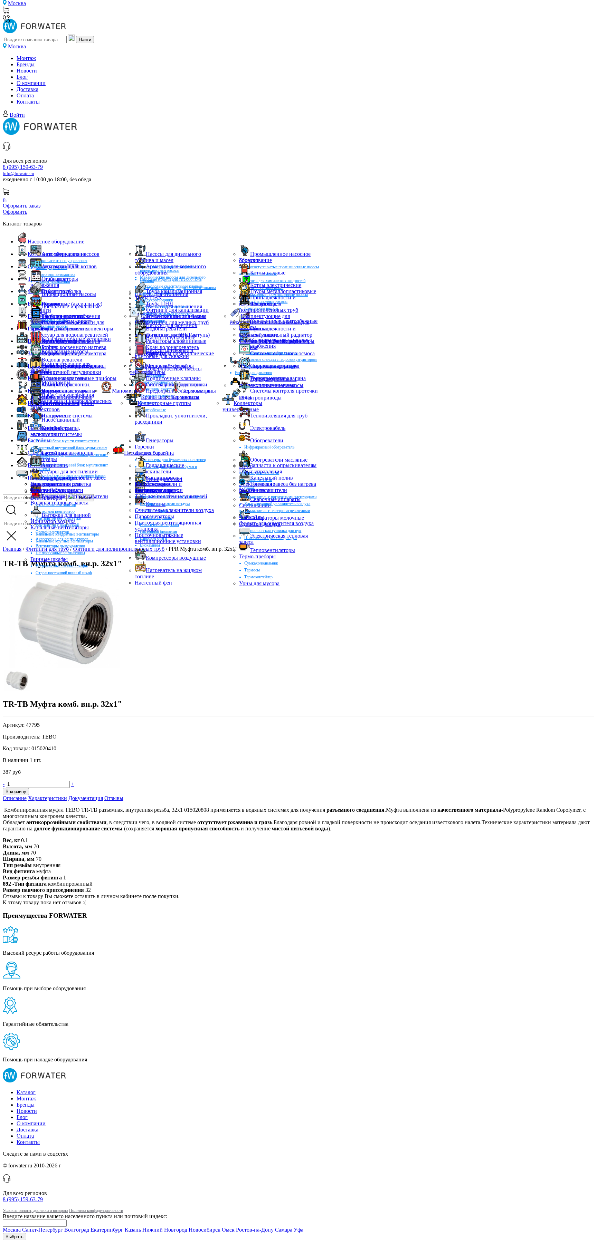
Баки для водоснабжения (70, 316)
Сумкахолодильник (261, 563)
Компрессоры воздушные (176, 558)
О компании (31, 83)
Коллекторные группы (164, 403)
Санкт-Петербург (42, 1230)
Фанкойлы (251, 517)
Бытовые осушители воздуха (165, 503)
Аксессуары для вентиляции (64, 471)
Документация (85, 798)
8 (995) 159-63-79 (23, 167)
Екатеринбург (107, 1230)
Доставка (27, 89)
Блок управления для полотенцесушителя (55, 487)
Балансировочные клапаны (73, 366)
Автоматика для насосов (70, 254)
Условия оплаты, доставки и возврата (35, 1210)
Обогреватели (266, 440)
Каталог (26, 1092)
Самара (283, 1230)
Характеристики (47, 798)
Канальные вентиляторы (59, 527)
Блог (22, 77)
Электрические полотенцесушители (263, 487)
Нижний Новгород (164, 1230)
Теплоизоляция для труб (278, 415)
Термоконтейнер (258, 577)
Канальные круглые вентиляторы (64, 541)
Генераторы (159, 440)
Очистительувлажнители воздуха (174, 510)
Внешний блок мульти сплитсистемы (67, 441)
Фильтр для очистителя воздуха (276, 523)
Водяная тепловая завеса (59, 502)
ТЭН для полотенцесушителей (171, 496)
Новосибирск (204, 1230)
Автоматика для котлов (69, 266)
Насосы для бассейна (149, 453)
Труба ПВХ (148, 297)
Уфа (298, 1230)
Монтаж (26, 58)
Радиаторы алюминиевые (176, 341)
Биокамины (150, 545)
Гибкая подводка (61, 291)
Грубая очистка (59, 353)
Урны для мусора (259, 583)
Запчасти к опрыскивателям (283, 465)
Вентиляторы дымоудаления (60, 545)
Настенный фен (153, 583)
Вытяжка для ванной (66, 515)
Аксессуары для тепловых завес (68, 478)
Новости (27, 71)
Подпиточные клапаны (173, 378)
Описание (15, 798)
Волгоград (76, 1230)
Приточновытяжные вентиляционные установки (168, 538)
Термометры (197, 391)
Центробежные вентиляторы (60, 552)
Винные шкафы (49, 559)
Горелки (248, 260)
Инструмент (55, 415)
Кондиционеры (164, 478)
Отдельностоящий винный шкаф (64, 572)
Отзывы (113, 798)
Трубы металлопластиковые (283, 291)
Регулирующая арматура (269, 366)
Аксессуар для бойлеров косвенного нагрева (59, 325)
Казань (133, 1230)
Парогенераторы (154, 516)
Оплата (25, 95)
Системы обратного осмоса (282, 353)
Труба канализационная (174, 291)
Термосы (252, 570)
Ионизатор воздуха (53, 521)
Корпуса (155, 353)
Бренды (26, 64)
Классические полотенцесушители (159, 487)
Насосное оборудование (56, 241)
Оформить (15, 212)
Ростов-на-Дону (255, 1230)
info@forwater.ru (18, 173)
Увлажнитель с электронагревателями (277, 510)
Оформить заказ (21, 206)
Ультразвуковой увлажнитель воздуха (277, 503)
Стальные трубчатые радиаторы (276, 341)
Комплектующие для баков (173, 316)
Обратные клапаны (64, 378)
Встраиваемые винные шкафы (62, 565)
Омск (228, 1230)
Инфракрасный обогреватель (269, 447)
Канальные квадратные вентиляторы (67, 534)
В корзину (16, 791)
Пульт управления (260, 471)
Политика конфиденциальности (96, 1210)
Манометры (126, 391)
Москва (17, 3)
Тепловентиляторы (272, 550)
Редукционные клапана (278, 378)
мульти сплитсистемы (56, 434)
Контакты (28, 102)
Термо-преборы (257, 556)
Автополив (54, 465)
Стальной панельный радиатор (275, 335)
